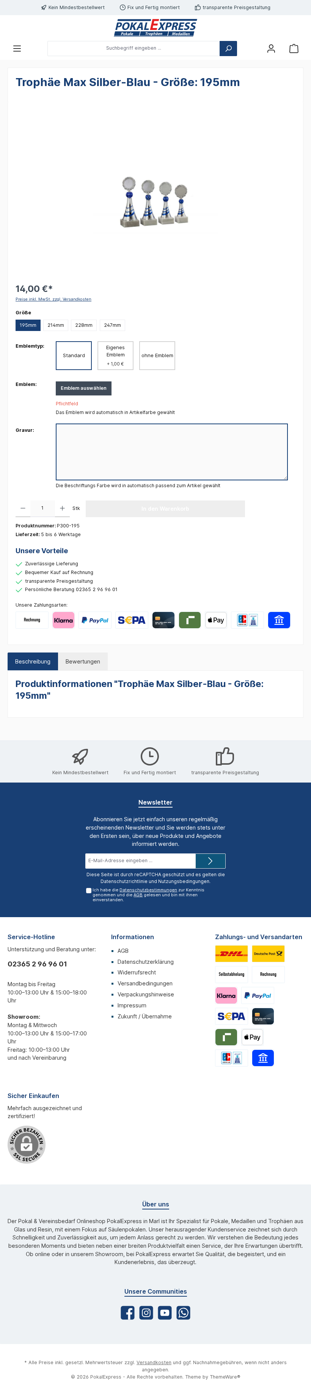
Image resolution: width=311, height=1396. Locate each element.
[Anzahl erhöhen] (62, 508)
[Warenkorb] (293, 48)
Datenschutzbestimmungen (148, 889)
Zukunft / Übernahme (145, 1016)
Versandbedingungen (145, 983)
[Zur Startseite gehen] (155, 28)
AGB (138, 894)
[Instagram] (146, 1312)
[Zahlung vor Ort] (247, 620)
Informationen (132, 937)
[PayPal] (95, 620)
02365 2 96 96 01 (37, 964)
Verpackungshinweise (146, 994)
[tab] (33, 662)
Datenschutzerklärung (146, 961)
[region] (155, 191)
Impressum (132, 1005)
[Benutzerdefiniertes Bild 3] (231, 974)
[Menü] (17, 48)
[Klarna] (63, 620)
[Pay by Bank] (279, 620)
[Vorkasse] (131, 620)
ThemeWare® (225, 1377)
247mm (112, 325)
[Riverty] (190, 620)
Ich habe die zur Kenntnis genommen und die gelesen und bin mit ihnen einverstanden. (148, 894)
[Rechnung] (32, 620)
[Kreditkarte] (163, 620)
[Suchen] (228, 48)
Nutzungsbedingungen (183, 881)
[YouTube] (164, 1312)
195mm (28, 325)
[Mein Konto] (271, 48)
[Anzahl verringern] (23, 508)
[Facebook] (127, 1312)
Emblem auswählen (84, 388)
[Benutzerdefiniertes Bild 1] (231, 953)
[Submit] (210, 861)
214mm (55, 325)
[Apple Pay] (216, 620)
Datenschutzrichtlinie (124, 881)
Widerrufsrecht (137, 972)
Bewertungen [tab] (83, 661)
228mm (84, 325)
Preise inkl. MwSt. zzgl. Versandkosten (53, 299)
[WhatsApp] (183, 1312)
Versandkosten (154, 1362)
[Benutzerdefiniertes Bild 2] (268, 953)
